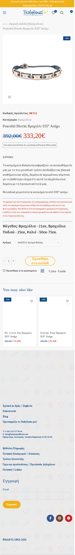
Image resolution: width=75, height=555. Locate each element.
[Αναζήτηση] (62, 12)
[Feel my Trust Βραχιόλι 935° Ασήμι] (55, 313)
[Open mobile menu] (4, 12)
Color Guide (57, 270)
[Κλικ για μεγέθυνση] (9, 97)
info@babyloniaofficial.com (16, 434)
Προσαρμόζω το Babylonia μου (20, 421)
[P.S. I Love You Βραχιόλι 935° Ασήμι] (20, 313)
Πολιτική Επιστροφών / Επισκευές (21, 453)
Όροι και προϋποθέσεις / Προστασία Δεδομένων (29, 464)
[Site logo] (35, 12)
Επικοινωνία (9, 411)
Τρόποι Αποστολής (13, 459)
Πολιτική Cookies (12, 469)
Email (6, 489)
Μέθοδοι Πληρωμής (14, 448)
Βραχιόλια (35, 24)
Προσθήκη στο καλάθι (40, 261)
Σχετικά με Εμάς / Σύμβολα (17, 405)
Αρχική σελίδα (18, 24)
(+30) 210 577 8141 (13, 431)
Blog (5, 416)
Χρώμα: (7, 242)
